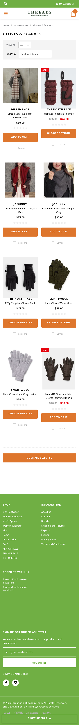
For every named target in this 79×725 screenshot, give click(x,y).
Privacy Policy (49, 539)
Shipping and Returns (53, 525)
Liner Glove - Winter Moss (58, 303)
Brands (45, 521)
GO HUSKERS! (10, 558)
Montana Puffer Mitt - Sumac (58, 114)
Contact (45, 516)
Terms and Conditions (53, 544)
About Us (46, 511)
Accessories (21, 25)
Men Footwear (11, 511)
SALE (5, 544)
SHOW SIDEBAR (37, 718)
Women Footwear (12, 516)
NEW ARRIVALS (10, 548)
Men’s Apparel (10, 521)
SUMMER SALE (10, 553)
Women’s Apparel (12, 525)
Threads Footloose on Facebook (15, 588)
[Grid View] (22, 45)
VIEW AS (11, 44)
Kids (5, 530)
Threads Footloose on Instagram (15, 581)
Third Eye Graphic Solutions (44, 706)
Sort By (11, 54)
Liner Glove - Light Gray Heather (20, 394)
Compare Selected (39, 457)
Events (45, 535)
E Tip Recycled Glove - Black (20, 303)
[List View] (28, 45)
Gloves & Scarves (43, 25)
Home (6, 25)
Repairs (45, 530)
